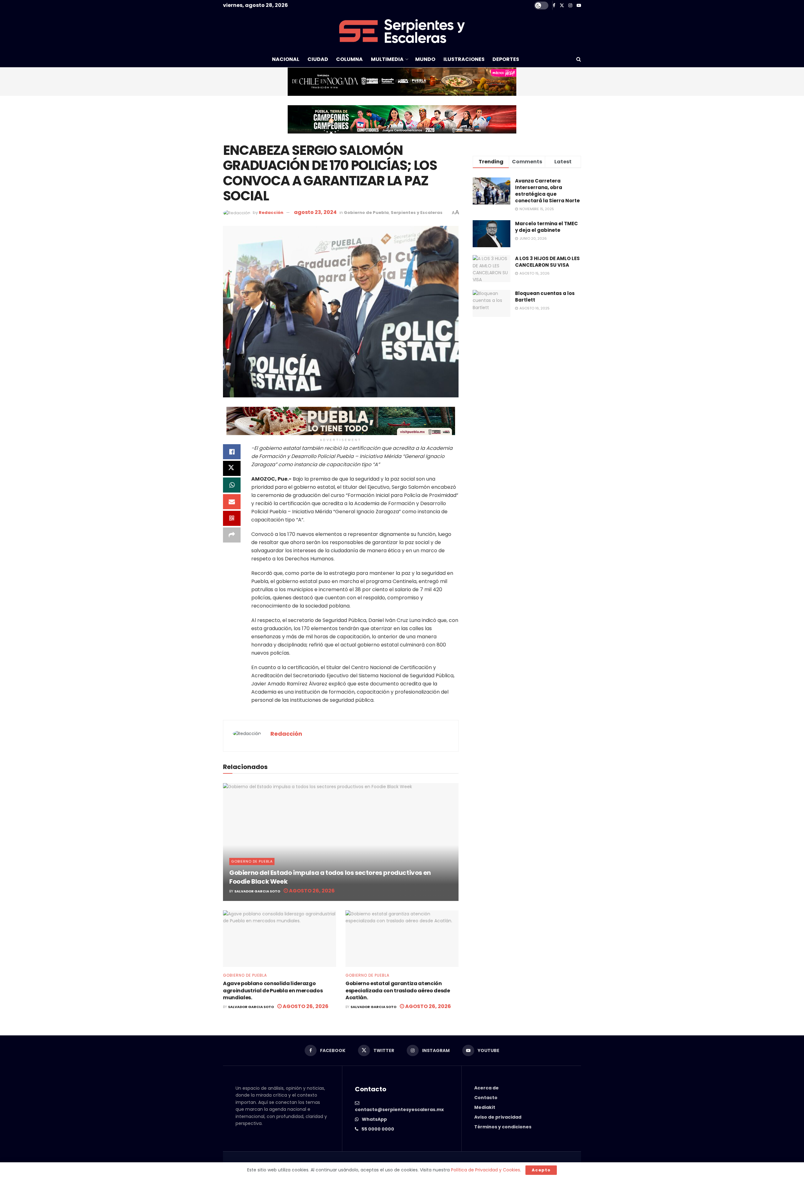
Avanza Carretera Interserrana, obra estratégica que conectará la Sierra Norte (547, 190)
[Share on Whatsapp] (232, 485)
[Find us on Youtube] (579, 5)
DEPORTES (505, 59)
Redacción (271, 212)
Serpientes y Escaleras (417, 212)
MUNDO (425, 59)
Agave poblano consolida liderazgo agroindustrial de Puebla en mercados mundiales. (273, 990)
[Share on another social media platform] (232, 535)
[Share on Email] (232, 501)
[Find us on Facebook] (554, 5)
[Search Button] (578, 59)
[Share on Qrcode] (232, 518)
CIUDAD (317, 59)
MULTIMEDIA (387, 59)
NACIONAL (285, 59)
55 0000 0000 (377, 1129)
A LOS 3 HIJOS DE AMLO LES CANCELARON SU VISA (547, 261)
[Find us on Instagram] (570, 5)
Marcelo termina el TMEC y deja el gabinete (546, 226)
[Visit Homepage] (402, 31)
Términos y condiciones (502, 1127)
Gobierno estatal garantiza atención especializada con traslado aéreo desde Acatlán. (397, 990)
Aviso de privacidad (497, 1117)
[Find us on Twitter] (562, 5)
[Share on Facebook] (232, 451)
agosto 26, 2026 (311, 890)
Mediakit (484, 1107)
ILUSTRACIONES (464, 59)
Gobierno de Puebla (366, 212)
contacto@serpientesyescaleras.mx (399, 1109)
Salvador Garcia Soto (257, 891)
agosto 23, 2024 (315, 212)
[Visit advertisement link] (402, 82)
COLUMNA (349, 59)
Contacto (485, 1097)
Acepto (541, 1170)
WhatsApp (374, 1119)
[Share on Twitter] (232, 468)
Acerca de (486, 1088)
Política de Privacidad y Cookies (485, 1170)
